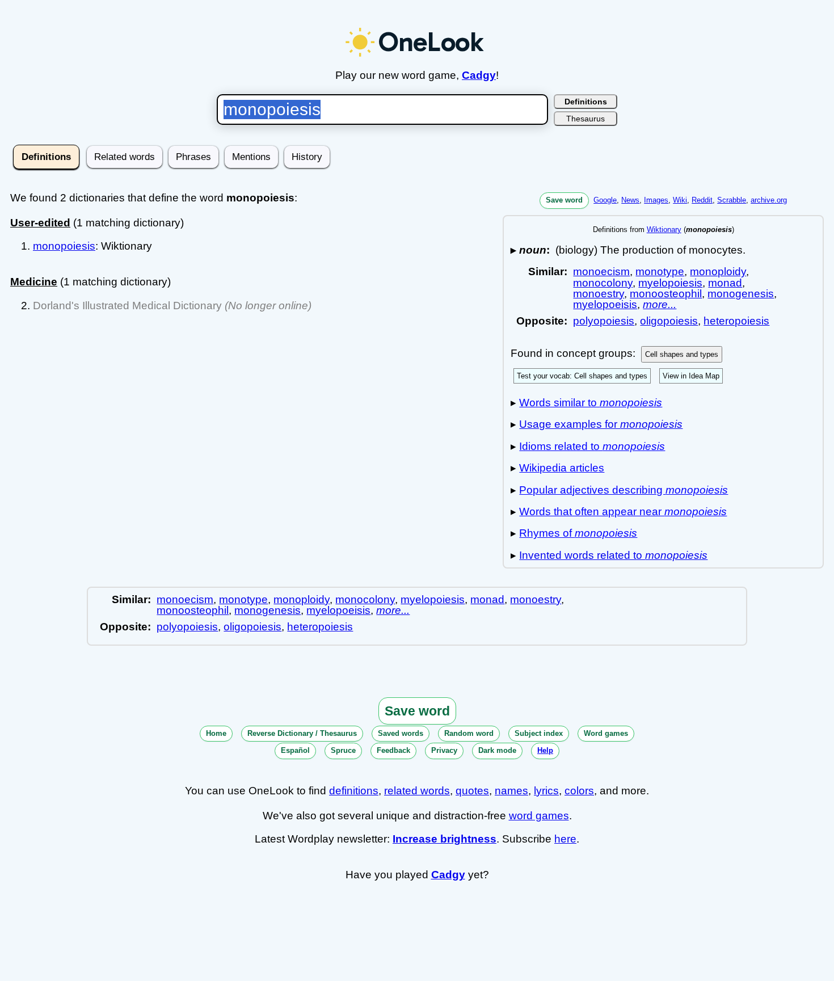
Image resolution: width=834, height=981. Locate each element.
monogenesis (740, 294)
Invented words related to (613, 555)
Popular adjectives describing (623, 490)
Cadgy (479, 75)
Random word (469, 733)
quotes (472, 791)
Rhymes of (578, 533)
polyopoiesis (603, 321)
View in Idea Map (691, 376)
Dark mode (497, 750)
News (630, 200)
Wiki (680, 200)
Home (216, 733)
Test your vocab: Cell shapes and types (582, 376)
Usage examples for (601, 424)
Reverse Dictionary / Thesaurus (302, 733)
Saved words (400, 733)
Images (656, 200)
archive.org (769, 200)
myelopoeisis (605, 304)
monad (725, 283)
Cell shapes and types (681, 354)
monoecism (601, 271)
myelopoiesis (670, 283)
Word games (606, 733)
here (565, 839)
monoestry (598, 294)
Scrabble (731, 200)
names (511, 791)
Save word (564, 200)
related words (417, 791)
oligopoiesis (669, 321)
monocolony (603, 283)
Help (545, 750)
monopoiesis (64, 246)
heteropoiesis (736, 321)
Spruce (343, 750)
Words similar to (590, 403)
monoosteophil (666, 294)
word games (539, 816)
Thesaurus (585, 118)
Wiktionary (664, 229)
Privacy (444, 750)
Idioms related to (592, 446)
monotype (659, 271)
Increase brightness (444, 839)
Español (295, 750)
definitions (353, 791)
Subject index (539, 733)
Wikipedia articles (561, 468)
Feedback (393, 750)
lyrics (546, 791)
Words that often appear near (623, 511)
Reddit (702, 200)
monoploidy (718, 271)
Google (605, 200)
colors (579, 791)
